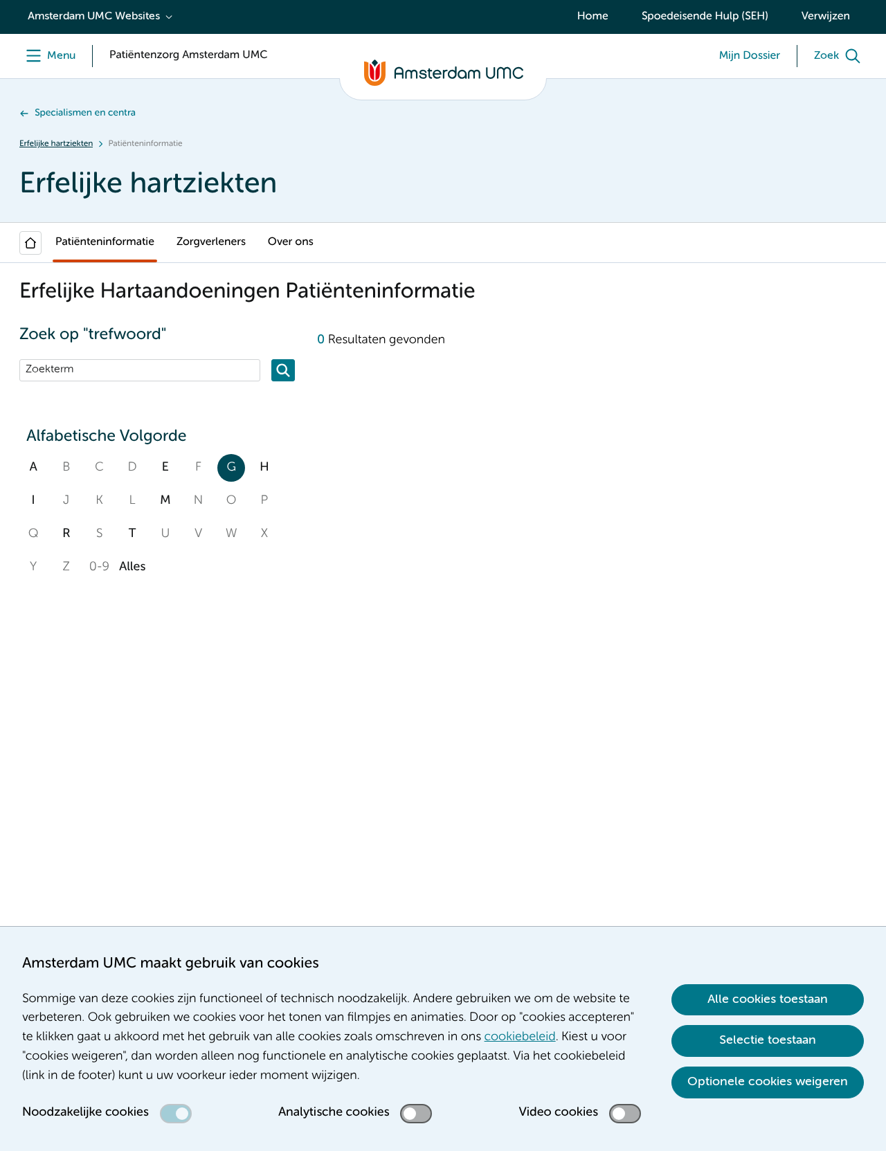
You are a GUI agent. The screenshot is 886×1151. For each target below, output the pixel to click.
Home (592, 16)
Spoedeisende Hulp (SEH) (705, 16)
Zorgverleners (211, 242)
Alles (132, 567)
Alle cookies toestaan (767, 999)
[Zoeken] (283, 370)
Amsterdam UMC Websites (94, 16)
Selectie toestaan (767, 1040)
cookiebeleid (520, 1037)
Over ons (291, 242)
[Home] (30, 243)
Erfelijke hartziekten (56, 144)
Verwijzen (826, 16)
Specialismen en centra (85, 113)
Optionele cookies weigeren (767, 1082)
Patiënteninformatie (104, 242)
